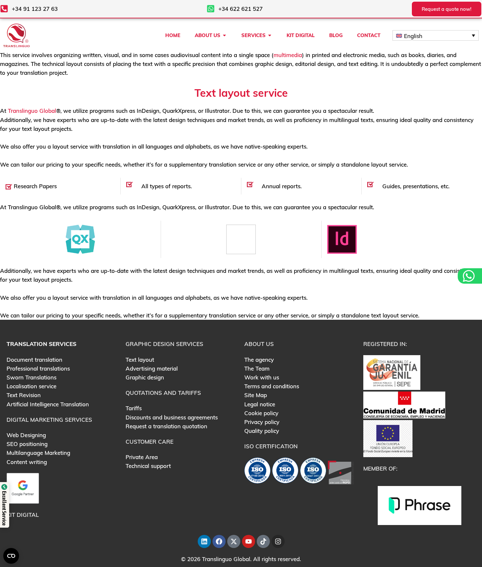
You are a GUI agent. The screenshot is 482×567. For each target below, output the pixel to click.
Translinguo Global (32, 110)
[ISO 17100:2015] (257, 472)
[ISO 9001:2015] (285, 472)
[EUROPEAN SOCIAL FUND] (387, 438)
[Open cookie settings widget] (11, 556)
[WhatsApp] (469, 276)
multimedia (287, 54)
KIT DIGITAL (23, 514)
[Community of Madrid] (404, 404)
